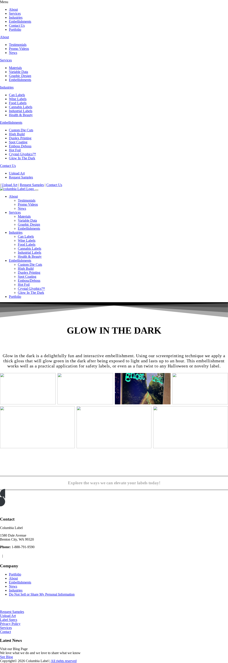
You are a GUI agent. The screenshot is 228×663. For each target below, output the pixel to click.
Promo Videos (19, 49)
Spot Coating (18, 142)
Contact (5, 632)
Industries (15, 17)
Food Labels (17, 103)
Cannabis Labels (20, 107)
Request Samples (21, 177)
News (13, 53)
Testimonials (17, 45)
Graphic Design (20, 76)
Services (15, 13)
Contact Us (17, 25)
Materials (15, 68)
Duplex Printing (20, 138)
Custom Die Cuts (21, 130)
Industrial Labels (20, 111)
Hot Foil (15, 150)
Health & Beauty (21, 115)
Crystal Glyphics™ (22, 154)
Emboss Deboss (20, 146)
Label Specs (8, 620)
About (13, 9)
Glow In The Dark (22, 158)
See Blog (6, 657)
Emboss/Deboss (29, 280)
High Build (17, 134)
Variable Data (18, 72)
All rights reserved (64, 661)
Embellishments (20, 21)
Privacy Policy (10, 624)
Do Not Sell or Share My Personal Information (42, 594)
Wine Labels (17, 99)
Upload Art (17, 173)
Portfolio (15, 29)
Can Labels (17, 95)
